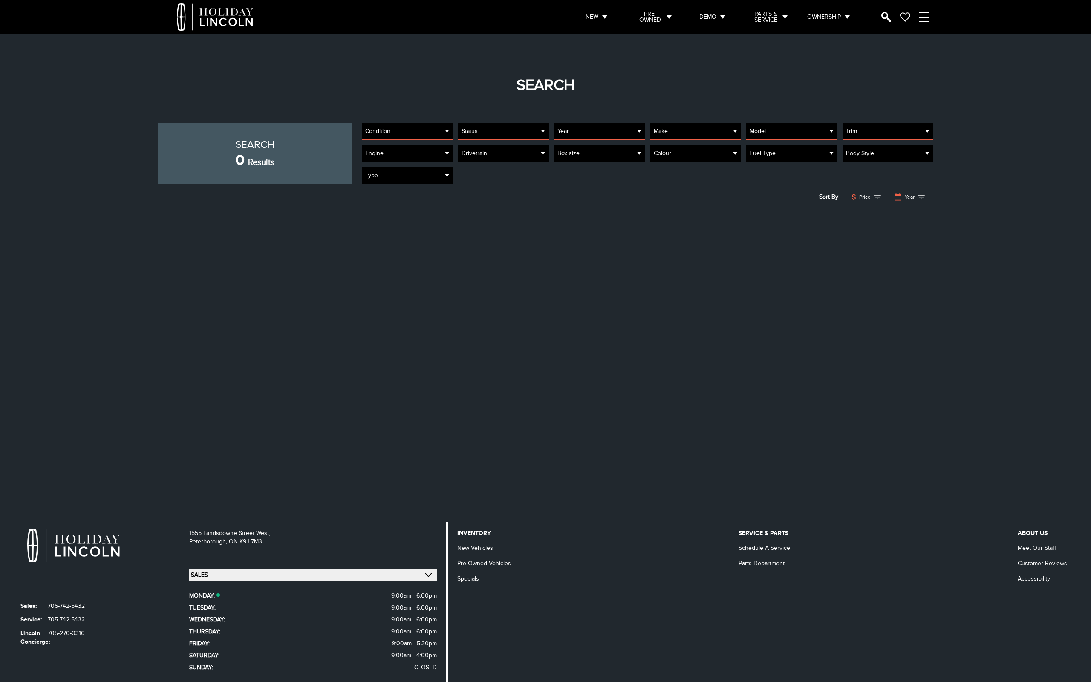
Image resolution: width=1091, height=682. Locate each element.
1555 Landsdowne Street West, (229, 533)
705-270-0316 (66, 633)
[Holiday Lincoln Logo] (215, 17)
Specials (468, 578)
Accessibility (1034, 578)
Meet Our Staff (1037, 548)
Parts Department (762, 563)
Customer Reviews (1042, 563)
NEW (592, 16)
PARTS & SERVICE (765, 16)
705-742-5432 (66, 606)
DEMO (707, 16)
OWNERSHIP (824, 16)
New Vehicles (475, 548)
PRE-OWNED (650, 16)
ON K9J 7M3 (245, 541)
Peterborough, (209, 541)
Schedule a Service (764, 548)
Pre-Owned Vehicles (484, 563)
